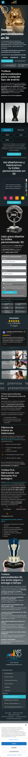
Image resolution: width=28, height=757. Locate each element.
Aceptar (14, 743)
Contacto (7, 690)
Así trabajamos (8, 673)
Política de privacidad (11, 754)
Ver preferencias (14, 751)
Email (3, 277)
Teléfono (4, 271)
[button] (26, 725)
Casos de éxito (8, 684)
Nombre (4, 259)
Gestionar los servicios (14, 739)
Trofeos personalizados (11, 696)
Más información (10, 289)
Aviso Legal (19, 754)
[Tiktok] (11, 659)
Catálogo (7, 687)
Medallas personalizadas (11, 700)
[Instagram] (17, 659)
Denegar (14, 747)
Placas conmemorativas (11, 703)
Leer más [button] (5, 344)
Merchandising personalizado (12, 707)
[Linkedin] (14, 659)
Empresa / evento (7, 265)
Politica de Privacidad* (18, 284)
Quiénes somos (8, 677)
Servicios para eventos (10, 680)
